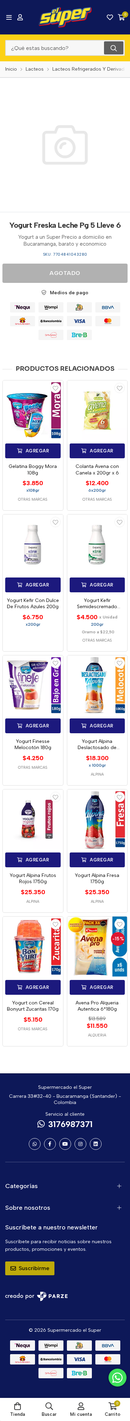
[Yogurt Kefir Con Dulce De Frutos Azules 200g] (33, 544)
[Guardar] (55, 388)
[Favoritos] (110, 17)
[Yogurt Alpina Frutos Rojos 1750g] (33, 819)
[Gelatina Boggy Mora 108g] (33, 410)
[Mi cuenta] (20, 17)
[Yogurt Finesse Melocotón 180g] (33, 685)
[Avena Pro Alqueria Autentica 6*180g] (97, 947)
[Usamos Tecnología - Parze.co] (36, 1296)
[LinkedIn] (96, 1144)
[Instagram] (80, 1144)
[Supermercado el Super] (65, 17)
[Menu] (8, 17)
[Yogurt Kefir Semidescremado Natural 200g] (97, 544)
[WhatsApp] (35, 1144)
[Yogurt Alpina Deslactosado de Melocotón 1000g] (97, 685)
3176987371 (70, 1124)
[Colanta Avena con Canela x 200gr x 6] (97, 410)
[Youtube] (65, 1144)
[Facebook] (50, 1144)
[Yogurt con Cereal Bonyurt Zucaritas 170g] (33, 947)
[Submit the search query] (113, 47)
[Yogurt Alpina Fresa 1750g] (97, 819)
